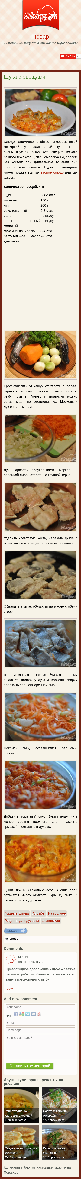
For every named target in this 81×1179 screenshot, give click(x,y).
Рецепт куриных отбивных (54, 1151)
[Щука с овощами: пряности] (40, 785)
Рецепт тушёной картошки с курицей (18, 1113)
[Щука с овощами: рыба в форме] (40, 643)
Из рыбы (38, 913)
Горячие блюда (17, 913)
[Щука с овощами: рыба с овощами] (40, 717)
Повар (40, 36)
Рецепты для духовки (22, 921)
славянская (51, 921)
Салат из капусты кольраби (55, 1113)
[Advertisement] (40, 266)
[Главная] (40, 16)
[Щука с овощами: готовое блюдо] (40, 858)
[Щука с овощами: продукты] (40, 354)
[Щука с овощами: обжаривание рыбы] (40, 575)
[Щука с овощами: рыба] (40, 507)
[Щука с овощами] (40, 112)
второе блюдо (52, 172)
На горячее (57, 913)
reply (9, 988)
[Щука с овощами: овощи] (40, 438)
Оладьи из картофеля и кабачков (21, 1151)
